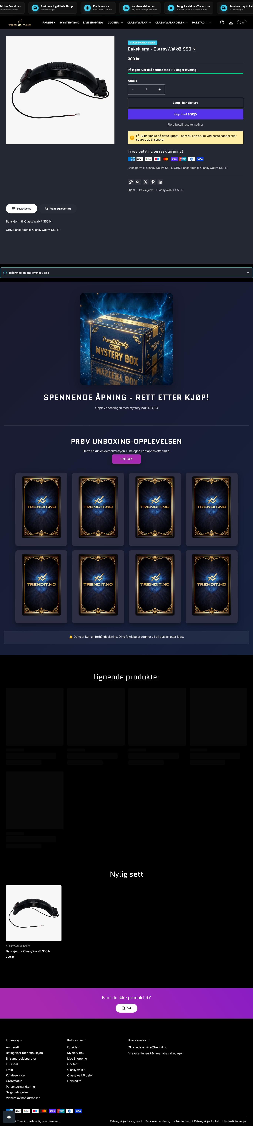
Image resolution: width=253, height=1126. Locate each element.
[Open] (9, 1117)
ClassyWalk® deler (142, 43)
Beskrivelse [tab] (24, 208)
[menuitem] (35, 1047)
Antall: (132, 80)
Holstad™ (199, 22)
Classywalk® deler (169, 22)
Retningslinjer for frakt (207, 1121)
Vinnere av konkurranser (23, 1098)
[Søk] (222, 22)
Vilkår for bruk (182, 1121)
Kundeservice (15, 1075)
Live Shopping (77, 1058)
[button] (222, 22)
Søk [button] (129, 1008)
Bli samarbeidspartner (21, 1058)
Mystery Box (75, 1053)
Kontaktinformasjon (235, 1121)
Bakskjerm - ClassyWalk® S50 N (161, 190)
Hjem (131, 190)
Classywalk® (137, 22)
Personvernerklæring (20, 1086)
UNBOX (126, 459)
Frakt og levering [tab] (60, 208)
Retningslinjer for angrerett (126, 1121)
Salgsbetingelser (17, 1092)
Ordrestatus (14, 1081)
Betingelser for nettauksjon (24, 1053)
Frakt (9, 1070)
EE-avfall (12, 1064)
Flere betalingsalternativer (185, 124)
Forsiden (73, 1047)
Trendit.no (23, 1121)
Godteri (113, 22)
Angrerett (12, 1047)
